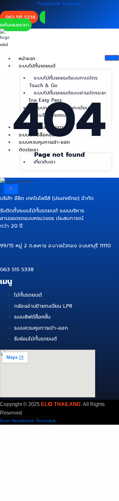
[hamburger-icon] (112, 58)
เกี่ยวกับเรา (45, 161)
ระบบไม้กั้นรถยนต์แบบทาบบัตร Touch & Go (63, 81)
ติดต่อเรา (28, 149)
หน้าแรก (27, 58)
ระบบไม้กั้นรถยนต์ (37, 65)
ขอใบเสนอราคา (14, 24)
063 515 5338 (20, 17)
